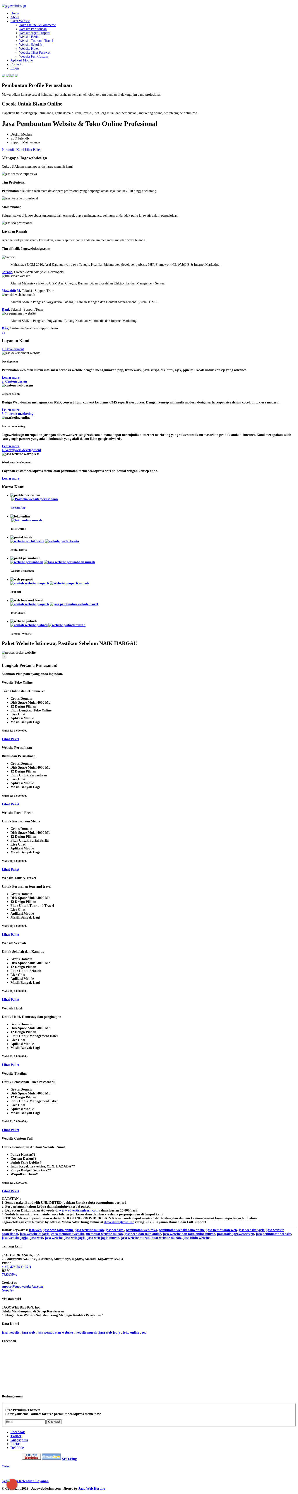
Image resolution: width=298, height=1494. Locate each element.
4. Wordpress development (21, 450)
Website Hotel (29, 48)
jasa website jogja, (15, 1238)
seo (144, 1332)
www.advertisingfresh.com (79, 1210)
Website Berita (29, 37)
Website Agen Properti (34, 33)
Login (14, 68)
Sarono (7, 272)
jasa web (35, 1230)
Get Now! (54, 1421)
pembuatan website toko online (182, 1230)
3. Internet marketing (17, 413)
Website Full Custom (33, 56)
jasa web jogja (75, 1238)
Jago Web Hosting (91, 1488)
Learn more (10, 377)
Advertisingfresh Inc (119, 1222)
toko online (131, 1332)
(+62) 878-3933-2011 (16, 1267)
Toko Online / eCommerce (37, 25)
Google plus (19, 1440)
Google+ (8, 1290)
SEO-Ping (69, 1459)
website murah (86, 1332)
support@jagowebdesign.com (22, 1286)
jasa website (115, 1230)
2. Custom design (14, 381)
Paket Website (20, 21)
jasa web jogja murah (103, 1238)
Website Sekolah (30, 44)
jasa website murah (89, 1230)
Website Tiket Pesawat (34, 52)
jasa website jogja (252, 1230)
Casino (6, 1466)
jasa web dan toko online (143, 1234)
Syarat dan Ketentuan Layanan (25, 1481)
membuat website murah (104, 1234)
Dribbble (17, 1448)
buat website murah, (166, 1238)
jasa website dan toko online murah (189, 1234)
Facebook (17, 1432)
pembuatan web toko (141, 1230)
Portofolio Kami (13, 149)
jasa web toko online (58, 1230)
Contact (15, 64)
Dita (5, 328)
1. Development (13, 349)
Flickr (14, 1444)
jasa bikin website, (197, 1238)
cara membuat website (67, 1234)
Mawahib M (11, 291)
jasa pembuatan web (221, 1230)
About (14, 17)
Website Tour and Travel (36, 41)
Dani (5, 309)
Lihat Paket (33, 149)
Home (14, 13)
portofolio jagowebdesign (235, 1234)
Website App (18, 507)
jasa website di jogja (35, 1234)
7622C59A (9, 1274)
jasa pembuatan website (273, 1234)
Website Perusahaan (33, 29)
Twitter (15, 1436)
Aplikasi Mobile (21, 60)
